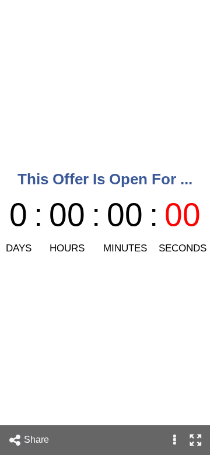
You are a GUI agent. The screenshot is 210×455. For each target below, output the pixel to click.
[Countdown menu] (175, 440)
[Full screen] (195, 440)
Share (37, 439)
